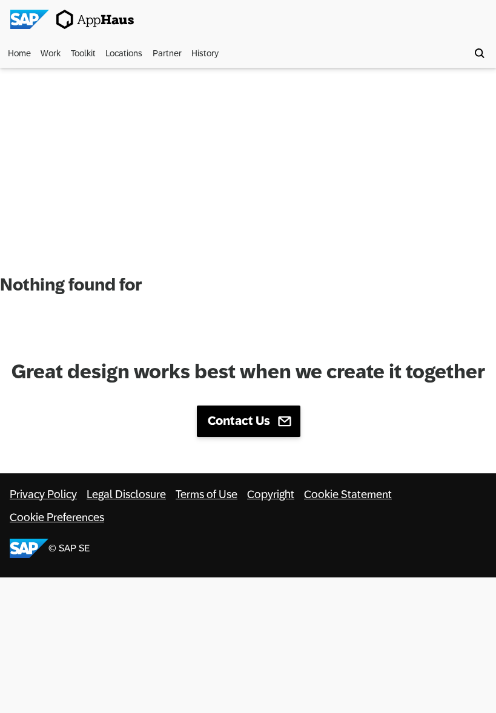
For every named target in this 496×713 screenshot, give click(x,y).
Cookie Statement (348, 494)
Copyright (270, 494)
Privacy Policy (43, 494)
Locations (123, 53)
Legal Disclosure (126, 494)
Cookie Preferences (57, 517)
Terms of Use (206, 494)
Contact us (239, 420)
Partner (167, 53)
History (205, 53)
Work (51, 53)
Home (19, 53)
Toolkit (83, 53)
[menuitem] (21, 53)
